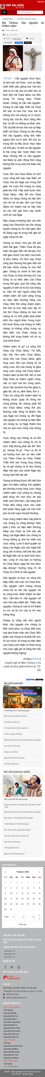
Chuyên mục (7, 19)
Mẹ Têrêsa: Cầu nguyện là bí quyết (17, 830)
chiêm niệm (17, 39)
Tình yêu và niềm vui (12, 722)
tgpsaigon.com (10, 954)
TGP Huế (7, 1043)
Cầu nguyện (8, 43)
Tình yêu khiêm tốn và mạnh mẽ (16, 728)
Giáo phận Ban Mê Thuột (13, 1046)
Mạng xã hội (9, 961)
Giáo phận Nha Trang (11, 1052)
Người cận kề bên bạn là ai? (14, 758)
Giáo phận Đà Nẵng (11, 1049)
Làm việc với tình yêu (12, 746)
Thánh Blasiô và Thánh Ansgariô (17, 711)
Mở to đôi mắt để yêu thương (15, 716)
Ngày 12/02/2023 (11, 35)
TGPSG (7, 78)
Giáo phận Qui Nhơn (11, 1058)
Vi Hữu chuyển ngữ (11, 30)
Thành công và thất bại (13, 734)
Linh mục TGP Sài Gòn (14, 935)
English (40, 2)
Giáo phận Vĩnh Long (11, 1034)
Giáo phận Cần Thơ (11, 1016)
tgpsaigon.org (9, 957)
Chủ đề (8, 39)
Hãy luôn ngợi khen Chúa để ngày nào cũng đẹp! (22, 740)
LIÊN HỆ (6, 984)
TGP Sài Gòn (8, 1010)
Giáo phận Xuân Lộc (11, 1037)
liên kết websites (11, 1003)
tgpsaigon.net (9, 951)
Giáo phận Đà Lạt (10, 1019)
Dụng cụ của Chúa (11, 752)
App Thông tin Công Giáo (15, 972)
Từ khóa (31, 39)
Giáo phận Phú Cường (12, 1031)
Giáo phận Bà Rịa (10, 1013)
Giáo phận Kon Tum (11, 1055)
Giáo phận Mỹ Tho (10, 1025)
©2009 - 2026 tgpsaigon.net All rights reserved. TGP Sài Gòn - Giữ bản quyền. (22, 1073)
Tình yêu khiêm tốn (11, 764)
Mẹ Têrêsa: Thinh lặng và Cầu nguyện (18, 818)
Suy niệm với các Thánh (26, 19)
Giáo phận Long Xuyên (12, 1022)
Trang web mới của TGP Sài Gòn (19, 947)
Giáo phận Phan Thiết (12, 1028)
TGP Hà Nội (8, 1064)
